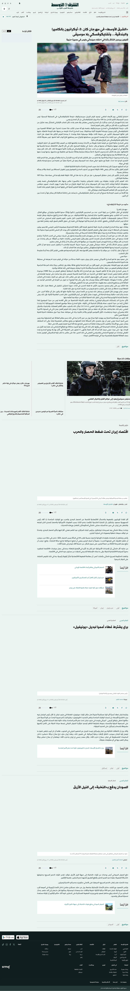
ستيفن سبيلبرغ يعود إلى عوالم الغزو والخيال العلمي (109, 399)
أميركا (95, 608)
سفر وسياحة (45, 952)
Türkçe (117, 3)
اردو (113, 3)
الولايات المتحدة (113, 949)
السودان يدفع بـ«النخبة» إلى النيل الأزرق (107, 17)
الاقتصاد (85, 12)
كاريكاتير (103, 952)
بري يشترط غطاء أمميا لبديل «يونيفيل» (100, 627)
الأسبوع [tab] (4, 31)
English (123, 3)
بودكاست (28, 12)
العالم (95, 12)
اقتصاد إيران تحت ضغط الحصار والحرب (100, 432)
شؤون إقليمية (123, 425)
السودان (110, 924)
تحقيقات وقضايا (113, 972)
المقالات (103, 949)
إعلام (81, 957)
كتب (81, 949)
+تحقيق (115, 975)
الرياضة (46, 12)
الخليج (125, 952)
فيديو (34, 12)
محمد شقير (119, 699)
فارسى (109, 3)
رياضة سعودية (124, 969)
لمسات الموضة (45, 954)
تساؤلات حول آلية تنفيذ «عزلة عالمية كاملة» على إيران (86, 588)
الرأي (90, 12)
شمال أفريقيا (123, 954)
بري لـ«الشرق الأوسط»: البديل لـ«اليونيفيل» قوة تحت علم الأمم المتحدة (81, 748)
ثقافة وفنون (77, 12)
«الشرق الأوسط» (108, 504)
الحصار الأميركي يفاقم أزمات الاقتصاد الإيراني (89, 567)
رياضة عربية (125, 972)
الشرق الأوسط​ (101, 12)
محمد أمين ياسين (117, 860)
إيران (102, 608)
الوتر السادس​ (79, 952)
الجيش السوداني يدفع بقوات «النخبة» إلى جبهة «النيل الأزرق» (84, 904)
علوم (70, 952)
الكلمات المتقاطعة (78, 969)
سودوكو (80, 972)
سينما (81, 954)
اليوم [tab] (9, 31)
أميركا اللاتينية (113, 960)
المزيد (17, 12)
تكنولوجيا (62, 12)
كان (118, 347)
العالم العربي (124, 620)
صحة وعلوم (69, 12)
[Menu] (127, 12)
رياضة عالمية (125, 975)
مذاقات (46, 949)
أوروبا (115, 952)
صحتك (69, 949)
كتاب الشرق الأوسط (100, 954)
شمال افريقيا (112, 781)
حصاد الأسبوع (113, 969)
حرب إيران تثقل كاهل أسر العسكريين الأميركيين (88, 578)
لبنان (111, 768)
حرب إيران (110, 608)
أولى (117, 608)
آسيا (116, 954)
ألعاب (22, 12)
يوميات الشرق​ (54, 12)
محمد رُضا (121, 101)
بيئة (70, 954)
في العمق (40, 12)
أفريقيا (115, 957)
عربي (127, 3)
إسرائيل (104, 768)
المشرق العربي (111, 621)
